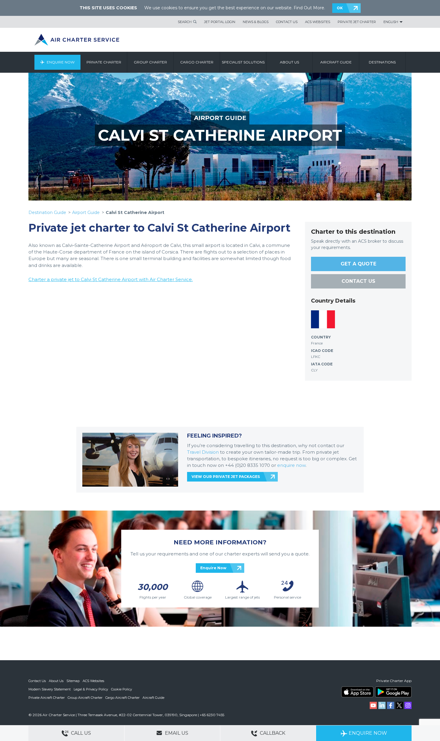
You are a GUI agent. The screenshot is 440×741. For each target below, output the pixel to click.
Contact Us (287, 22)
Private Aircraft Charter (46, 698)
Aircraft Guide (336, 62)
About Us (56, 681)
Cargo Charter (196, 62)
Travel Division (203, 452)
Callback (272, 733)
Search (185, 22)
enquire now (291, 465)
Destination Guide (47, 212)
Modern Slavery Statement (49, 689)
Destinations (382, 62)
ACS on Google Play (393, 692)
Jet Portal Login (219, 22)
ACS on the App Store (357, 692)
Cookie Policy (121, 689)
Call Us (80, 733)
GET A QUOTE (358, 264)
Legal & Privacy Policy (91, 689)
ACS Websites (317, 22)
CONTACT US (358, 281)
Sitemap (73, 681)
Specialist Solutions (243, 62)
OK (340, 8)
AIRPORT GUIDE (220, 118)
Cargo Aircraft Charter (122, 698)
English (390, 22)
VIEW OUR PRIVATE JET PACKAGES (226, 476)
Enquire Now (61, 62)
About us (289, 62)
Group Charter (150, 62)
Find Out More (309, 7)
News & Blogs (255, 22)
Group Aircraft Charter (85, 698)
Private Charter (104, 62)
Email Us (176, 733)
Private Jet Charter (357, 22)
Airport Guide (86, 212)
